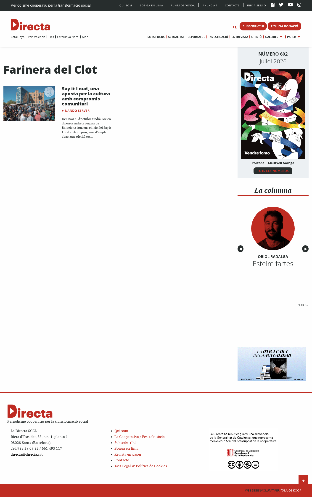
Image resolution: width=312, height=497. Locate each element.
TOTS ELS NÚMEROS (273, 171)
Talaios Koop (273, 490)
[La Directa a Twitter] (281, 5)
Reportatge (196, 37)
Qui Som (125, 5)
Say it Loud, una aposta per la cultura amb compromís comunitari (86, 96)
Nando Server (77, 110)
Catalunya (17, 37)
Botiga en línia (151, 5)
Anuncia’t (210, 5)
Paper (291, 37)
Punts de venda (183, 5)
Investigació (218, 37)
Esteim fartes (273, 263)
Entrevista (240, 37)
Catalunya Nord (68, 37)
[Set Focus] (234, 27)
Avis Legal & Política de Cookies (140, 466)
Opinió (256, 37)
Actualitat (176, 37)
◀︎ (241, 249)
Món (85, 37)
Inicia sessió (256, 5)
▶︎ (306, 249)
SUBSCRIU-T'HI (253, 26)
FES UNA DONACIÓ (284, 26)
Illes (51, 37)
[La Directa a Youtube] (290, 5)
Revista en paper (127, 454)
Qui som (121, 431)
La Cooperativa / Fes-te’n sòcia (139, 437)
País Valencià (36, 37)
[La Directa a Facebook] (273, 5)
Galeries (271, 37)
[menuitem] (17, 37)
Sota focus (156, 37)
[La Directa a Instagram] (299, 5)
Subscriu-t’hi (125, 443)
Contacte (232, 5)
